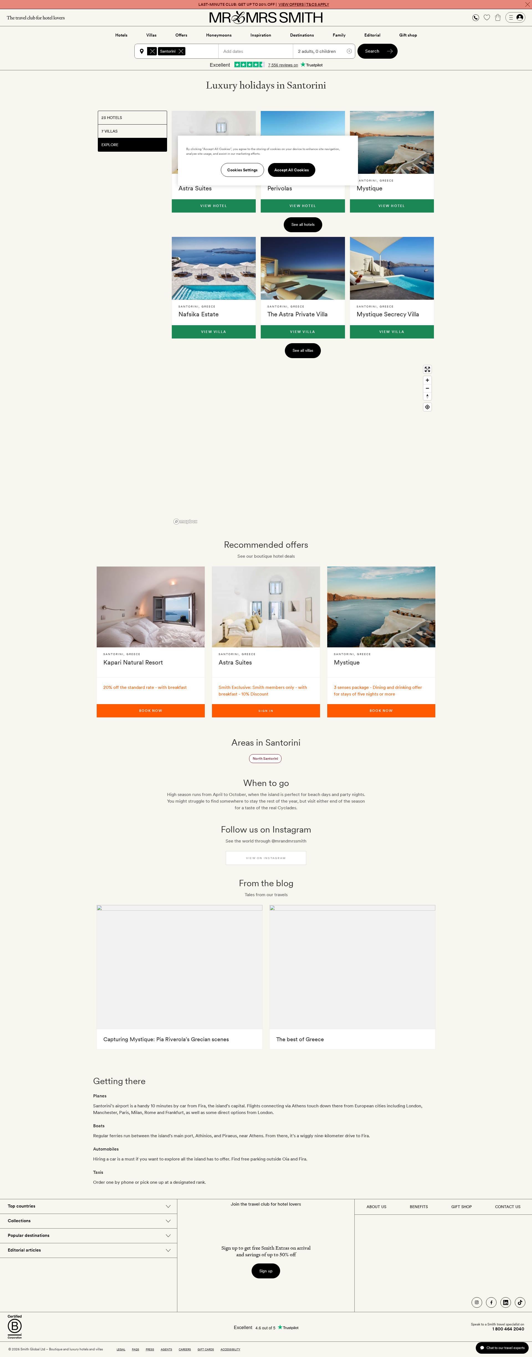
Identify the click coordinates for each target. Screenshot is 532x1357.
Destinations (302, 35)
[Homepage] (266, 17)
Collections (19, 1220)
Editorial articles (24, 1250)
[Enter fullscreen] (427, 369)
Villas (151, 35)
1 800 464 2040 (508, 1329)
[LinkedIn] (505, 1302)
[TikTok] (520, 1302)
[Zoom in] (427, 380)
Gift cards (206, 1349)
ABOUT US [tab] (376, 1207)
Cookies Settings (242, 170)
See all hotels (302, 224)
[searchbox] (204, 51)
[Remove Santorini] (181, 51)
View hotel (213, 206)
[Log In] (515, 17)
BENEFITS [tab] (419, 1207)
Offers (181, 35)
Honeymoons (219, 35)
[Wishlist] (487, 17)
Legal (121, 1349)
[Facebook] (491, 1302)
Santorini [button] (167, 51)
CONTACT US (507, 1207)
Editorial (372, 35)
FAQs (135, 1349)
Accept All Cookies (291, 170)
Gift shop (408, 35)
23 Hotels (111, 117)
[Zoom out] (427, 388)
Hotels (121, 35)
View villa (213, 332)
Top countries (21, 1206)
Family (339, 35)
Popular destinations (28, 1235)
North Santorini (265, 758)
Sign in (266, 710)
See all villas (303, 350)
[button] (475, 17)
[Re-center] (427, 407)
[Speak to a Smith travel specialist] (475, 17)
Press (150, 1349)
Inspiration (260, 35)
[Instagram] (477, 1302)
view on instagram (266, 858)
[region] (303, 444)
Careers (185, 1349)
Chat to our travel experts (506, 1348)
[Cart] (498, 17)
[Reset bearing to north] (427, 396)
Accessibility (230, 1349)
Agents (166, 1349)
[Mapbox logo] (185, 521)
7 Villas (109, 131)
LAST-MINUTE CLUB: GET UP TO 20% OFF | (263, 4)
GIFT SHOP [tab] (461, 1207)
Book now (150, 711)
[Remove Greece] (152, 51)
